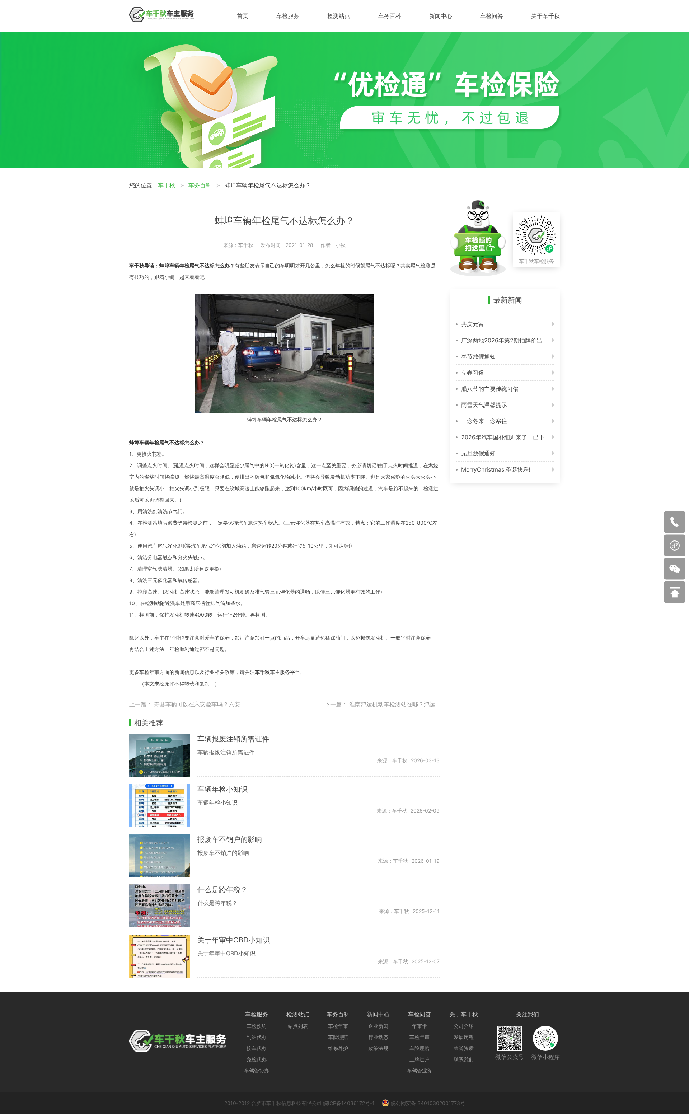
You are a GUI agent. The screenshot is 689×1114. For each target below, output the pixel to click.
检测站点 (338, 15)
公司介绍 (464, 1026)
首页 (242, 15)
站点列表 (298, 1026)
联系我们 (464, 1059)
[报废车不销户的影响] (163, 855)
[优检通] (344, 165)
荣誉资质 (464, 1048)
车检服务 (287, 15)
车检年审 (338, 1026)
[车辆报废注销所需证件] (163, 755)
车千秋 (166, 185)
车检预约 (257, 1026)
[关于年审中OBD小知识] (163, 956)
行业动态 (378, 1037)
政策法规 (378, 1048)
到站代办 (257, 1037)
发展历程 (464, 1037)
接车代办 (257, 1048)
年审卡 (419, 1026)
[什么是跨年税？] (163, 905)
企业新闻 (378, 1026)
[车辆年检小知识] (163, 805)
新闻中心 (440, 15)
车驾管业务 (419, 1070)
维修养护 (338, 1048)
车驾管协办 (256, 1070)
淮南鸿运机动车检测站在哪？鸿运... (394, 704)
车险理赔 (338, 1037)
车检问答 (491, 15)
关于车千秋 (545, 15)
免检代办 (257, 1059)
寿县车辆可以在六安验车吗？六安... (199, 704)
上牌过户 (419, 1059)
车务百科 (389, 15)
